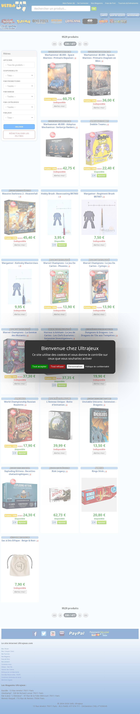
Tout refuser (57, 366)
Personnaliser (75, 366)
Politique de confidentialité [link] (97, 366)
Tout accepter (39, 366)
